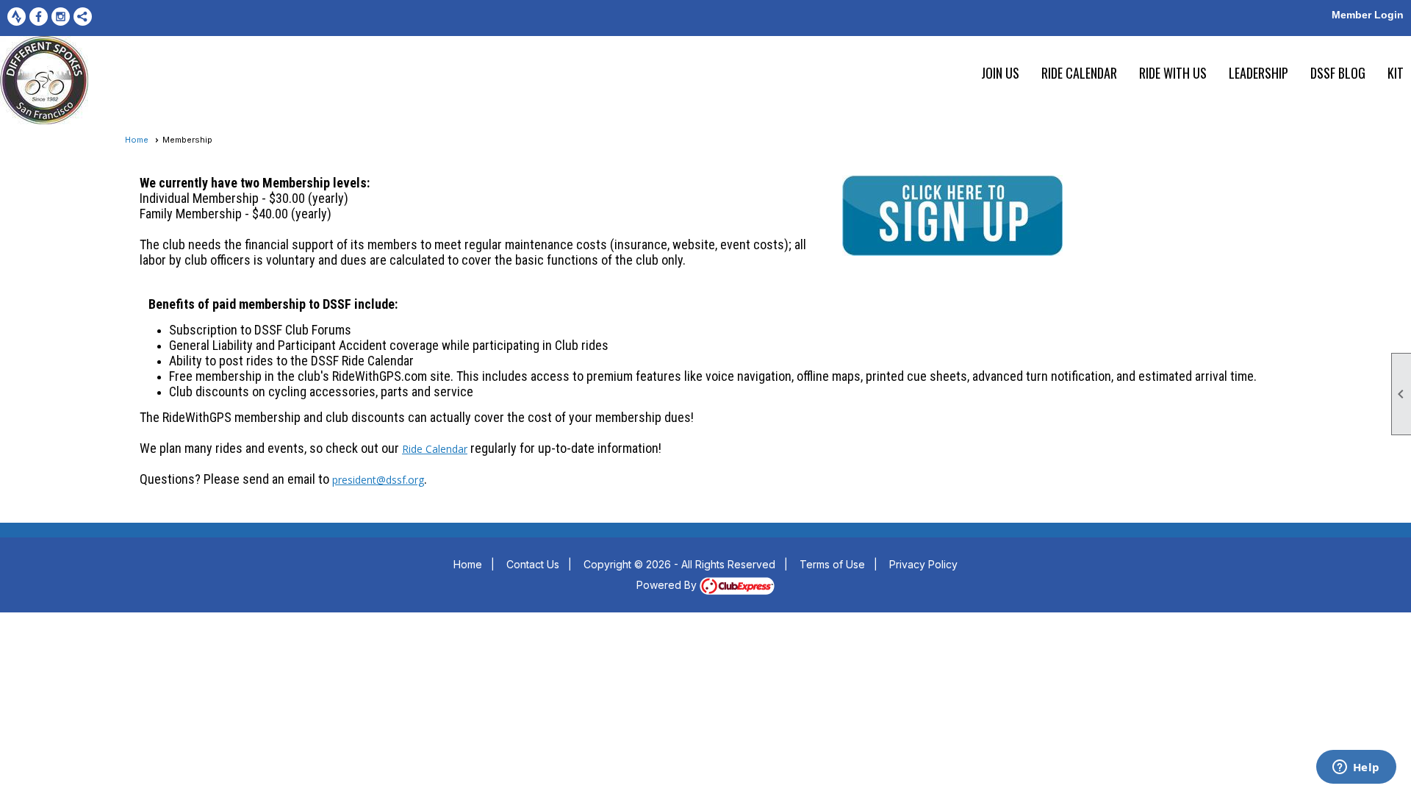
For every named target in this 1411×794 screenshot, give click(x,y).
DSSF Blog (1337, 72)
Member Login (1368, 15)
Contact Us (532, 564)
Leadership (1258, 72)
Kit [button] (1395, 72)
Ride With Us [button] (1173, 72)
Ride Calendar (1079, 72)
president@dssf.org (378, 480)
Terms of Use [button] (832, 564)
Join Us (1000, 72)
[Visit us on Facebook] (38, 16)
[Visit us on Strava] (16, 16)
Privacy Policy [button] (923, 564)
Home (136, 140)
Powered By (668, 585)
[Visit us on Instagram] (60, 16)
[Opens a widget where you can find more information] (1355, 768)
